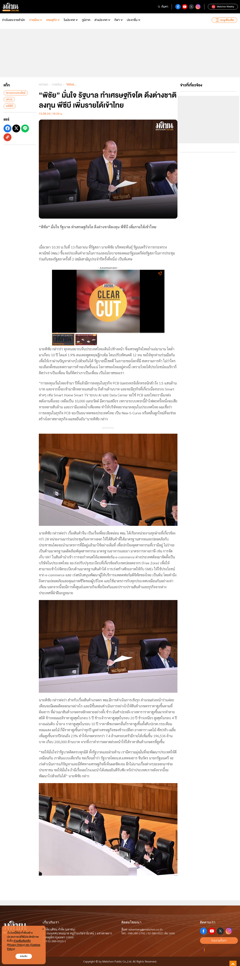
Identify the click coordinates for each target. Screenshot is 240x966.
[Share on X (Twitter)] (16, 128)
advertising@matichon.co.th (145, 929)
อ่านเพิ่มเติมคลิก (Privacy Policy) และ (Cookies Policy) (23, 945)
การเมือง (34, 20)
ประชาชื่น (132, 20)
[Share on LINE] (25, 128)
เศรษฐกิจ (51, 20)
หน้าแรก (43, 84)
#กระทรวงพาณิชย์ (15, 92)
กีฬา (117, 20)
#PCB (9, 99)
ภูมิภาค (86, 20)
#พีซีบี (9, 105)
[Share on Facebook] (7, 128)
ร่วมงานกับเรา (219, 940)
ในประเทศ (69, 20)
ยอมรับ (23, 956)
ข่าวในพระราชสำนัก (13, 20)
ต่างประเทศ (101, 20)
